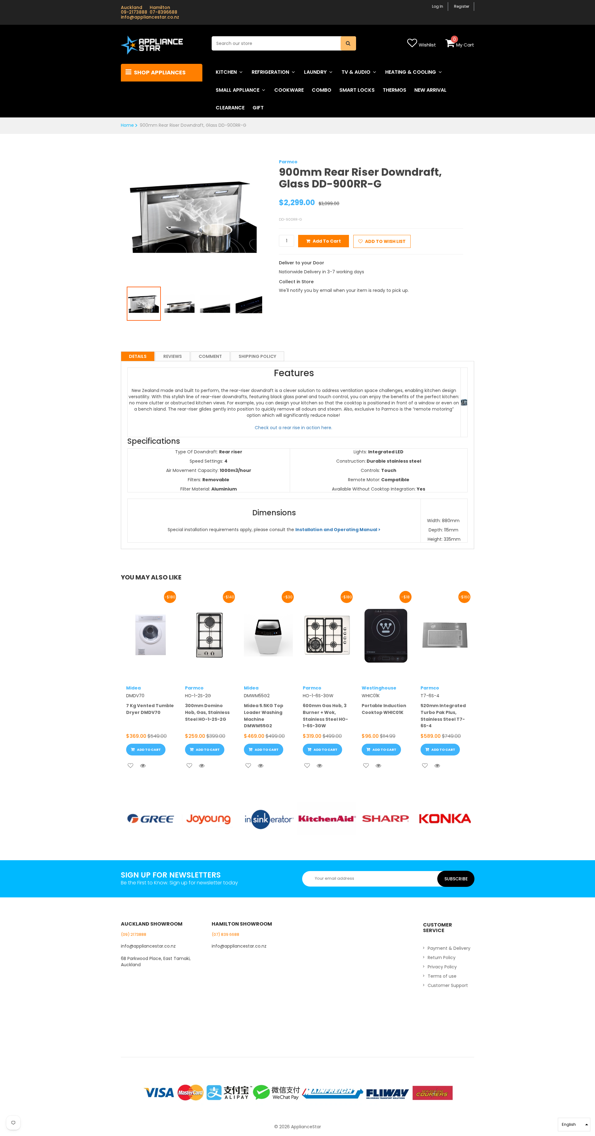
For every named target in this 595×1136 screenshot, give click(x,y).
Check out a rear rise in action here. (294, 428)
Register (461, 6)
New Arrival (430, 90)
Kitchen (226, 72)
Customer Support (448, 985)
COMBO (321, 90)
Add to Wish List (385, 241)
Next (271, 210)
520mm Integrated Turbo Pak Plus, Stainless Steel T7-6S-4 (443, 715)
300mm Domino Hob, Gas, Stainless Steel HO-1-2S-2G (207, 712)
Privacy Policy (442, 967)
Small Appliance (237, 90)
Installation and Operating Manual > (338, 529)
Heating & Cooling (410, 72)
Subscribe (456, 879)
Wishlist (427, 45)
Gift (258, 107)
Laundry (315, 72)
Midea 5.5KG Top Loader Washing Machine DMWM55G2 (263, 715)
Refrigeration (270, 72)
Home (127, 125)
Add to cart (327, 241)
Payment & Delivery (449, 948)
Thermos (394, 90)
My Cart (465, 45)
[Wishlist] (130, 765)
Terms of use (442, 976)
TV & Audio (356, 72)
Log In (437, 6)
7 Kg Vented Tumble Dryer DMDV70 (150, 709)
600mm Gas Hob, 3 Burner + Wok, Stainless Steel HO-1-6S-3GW (325, 715)
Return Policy (442, 957)
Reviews (172, 356)
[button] (574, 1124)
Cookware (289, 90)
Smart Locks (357, 90)
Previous (117, 210)
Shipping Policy (257, 356)
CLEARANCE (230, 107)
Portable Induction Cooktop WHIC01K (384, 709)
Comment (210, 356)
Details (138, 356)
